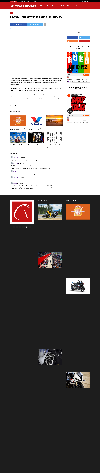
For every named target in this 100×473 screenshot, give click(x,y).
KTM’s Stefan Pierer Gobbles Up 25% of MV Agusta (17, 128)
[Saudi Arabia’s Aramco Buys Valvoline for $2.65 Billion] (36, 120)
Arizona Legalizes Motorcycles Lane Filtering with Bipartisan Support (53, 146)
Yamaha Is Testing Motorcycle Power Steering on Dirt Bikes (35, 145)
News (12, 13)
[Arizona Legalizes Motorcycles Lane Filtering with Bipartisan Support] (54, 137)
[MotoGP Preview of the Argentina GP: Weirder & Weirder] (18, 137)
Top (89, 470)
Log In (75, 5)
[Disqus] (36, 172)
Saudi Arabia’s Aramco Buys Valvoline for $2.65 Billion (34, 128)
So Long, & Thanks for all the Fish (54, 128)
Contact (69, 5)
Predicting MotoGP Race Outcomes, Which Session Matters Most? (30, 1)
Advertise (61, 5)
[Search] (89, 5)
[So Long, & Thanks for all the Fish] (54, 120)
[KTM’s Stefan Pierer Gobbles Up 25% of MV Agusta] (18, 120)
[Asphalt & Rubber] (23, 6)
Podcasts (54, 5)
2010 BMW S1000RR (47, 70)
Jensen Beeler (14, 19)
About (42, 5)
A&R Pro (48, 5)
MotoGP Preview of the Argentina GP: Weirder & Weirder (18, 145)
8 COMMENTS (25, 19)
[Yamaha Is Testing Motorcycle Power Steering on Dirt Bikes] (36, 137)
